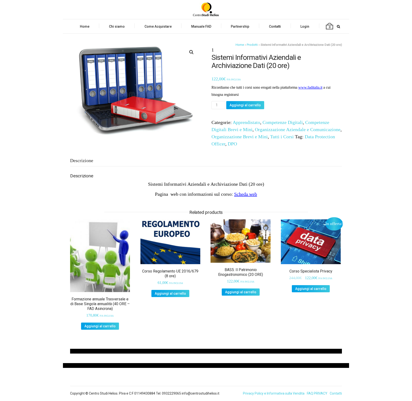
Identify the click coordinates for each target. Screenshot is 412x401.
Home (84, 26)
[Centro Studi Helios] (206, 9)
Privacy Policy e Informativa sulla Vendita (273, 393)
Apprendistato (246, 122)
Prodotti (252, 44)
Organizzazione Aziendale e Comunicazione (297, 129)
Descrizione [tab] (81, 160)
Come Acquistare (158, 26)
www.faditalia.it (310, 87)
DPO (232, 143)
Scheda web (245, 194)
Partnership (240, 26)
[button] (191, 52)
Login (304, 26)
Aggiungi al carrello (245, 105)
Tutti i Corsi (282, 136)
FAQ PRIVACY (317, 393)
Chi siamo (117, 26)
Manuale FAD (201, 26)
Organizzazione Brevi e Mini (239, 136)
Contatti (275, 26)
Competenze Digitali (283, 122)
